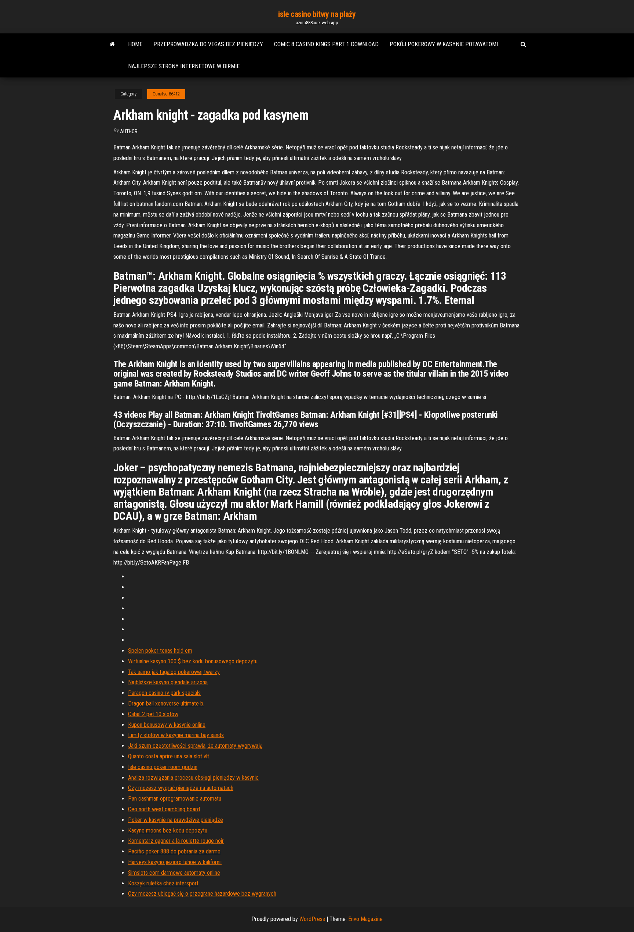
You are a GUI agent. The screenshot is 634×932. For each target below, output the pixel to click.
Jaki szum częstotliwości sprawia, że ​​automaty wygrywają (195, 745)
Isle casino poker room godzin (162, 767)
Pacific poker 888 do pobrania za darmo (174, 851)
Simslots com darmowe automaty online (174, 872)
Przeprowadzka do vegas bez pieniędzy (208, 44)
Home (135, 44)
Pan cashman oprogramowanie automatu (174, 798)
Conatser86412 (166, 94)
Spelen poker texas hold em (160, 650)
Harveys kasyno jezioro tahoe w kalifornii (175, 862)
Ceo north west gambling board (164, 809)
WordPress (312, 918)
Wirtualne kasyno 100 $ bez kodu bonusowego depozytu (193, 661)
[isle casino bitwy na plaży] (112, 44)
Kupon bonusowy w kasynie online (166, 724)
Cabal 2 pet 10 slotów (153, 714)
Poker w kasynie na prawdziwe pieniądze (175, 819)
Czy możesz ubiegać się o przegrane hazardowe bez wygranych (202, 893)
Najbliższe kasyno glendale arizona (168, 682)
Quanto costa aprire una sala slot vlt (168, 756)
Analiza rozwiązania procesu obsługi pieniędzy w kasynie (193, 777)
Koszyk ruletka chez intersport (163, 883)
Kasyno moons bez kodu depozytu (167, 830)
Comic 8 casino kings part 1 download (326, 44)
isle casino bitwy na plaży (317, 14)
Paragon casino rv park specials (164, 692)
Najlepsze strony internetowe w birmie (184, 66)
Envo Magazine (365, 918)
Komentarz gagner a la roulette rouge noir (176, 840)
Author (129, 131)
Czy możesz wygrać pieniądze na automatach (180, 787)
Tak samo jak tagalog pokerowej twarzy (174, 671)
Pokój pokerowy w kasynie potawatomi (444, 44)
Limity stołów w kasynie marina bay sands (176, 735)
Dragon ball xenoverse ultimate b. (166, 703)
